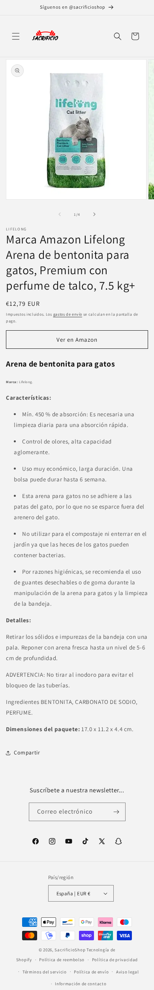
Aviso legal (127, 972)
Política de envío (91, 972)
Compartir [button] (27, 752)
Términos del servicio (45, 972)
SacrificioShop (69, 950)
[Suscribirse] (116, 812)
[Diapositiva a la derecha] (94, 214)
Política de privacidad (115, 959)
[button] (15, 36)
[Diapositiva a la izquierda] (59, 214)
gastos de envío (68, 314)
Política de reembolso (62, 959)
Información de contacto (80, 983)
